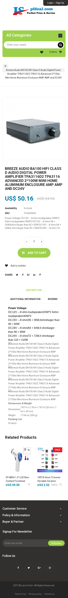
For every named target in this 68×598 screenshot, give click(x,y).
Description (34, 290)
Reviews (53, 299)
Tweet (17, 274)
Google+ (28, 274)
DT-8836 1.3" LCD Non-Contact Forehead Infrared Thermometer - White (18, 479)
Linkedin (34, 274)
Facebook (22, 274)
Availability (11, 208)
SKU (7, 213)
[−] (26, 242)
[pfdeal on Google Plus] (39, 565)
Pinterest (40, 274)
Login (50, 2)
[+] (41, 242)
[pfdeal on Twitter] (29, 565)
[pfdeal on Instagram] (50, 565)
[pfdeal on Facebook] (18, 565)
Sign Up (60, 2)
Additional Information (25, 299)
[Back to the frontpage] (5, 66)
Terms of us (20, 594)
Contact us (49, 594)
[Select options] (60, 484)
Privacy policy (35, 594)
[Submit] (29, 484)
